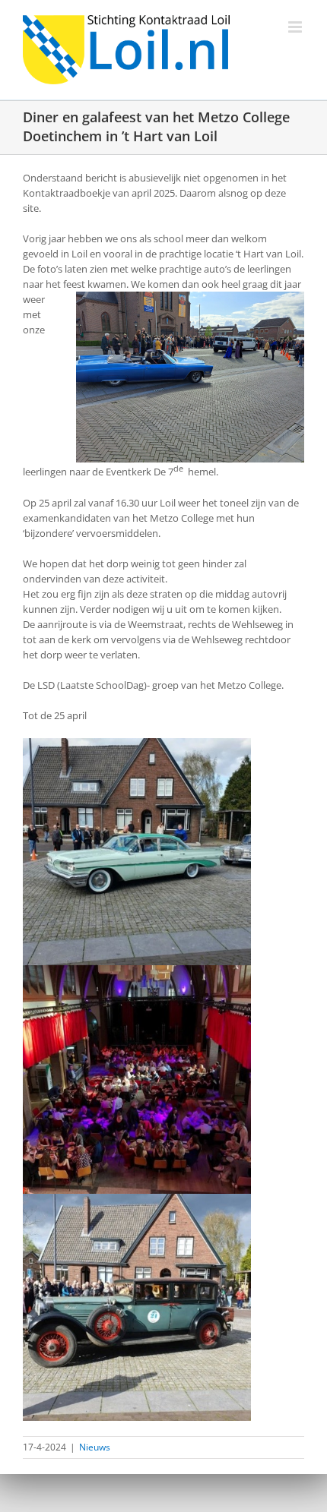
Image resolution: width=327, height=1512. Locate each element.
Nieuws (94, 1447)
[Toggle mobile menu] (296, 27)
